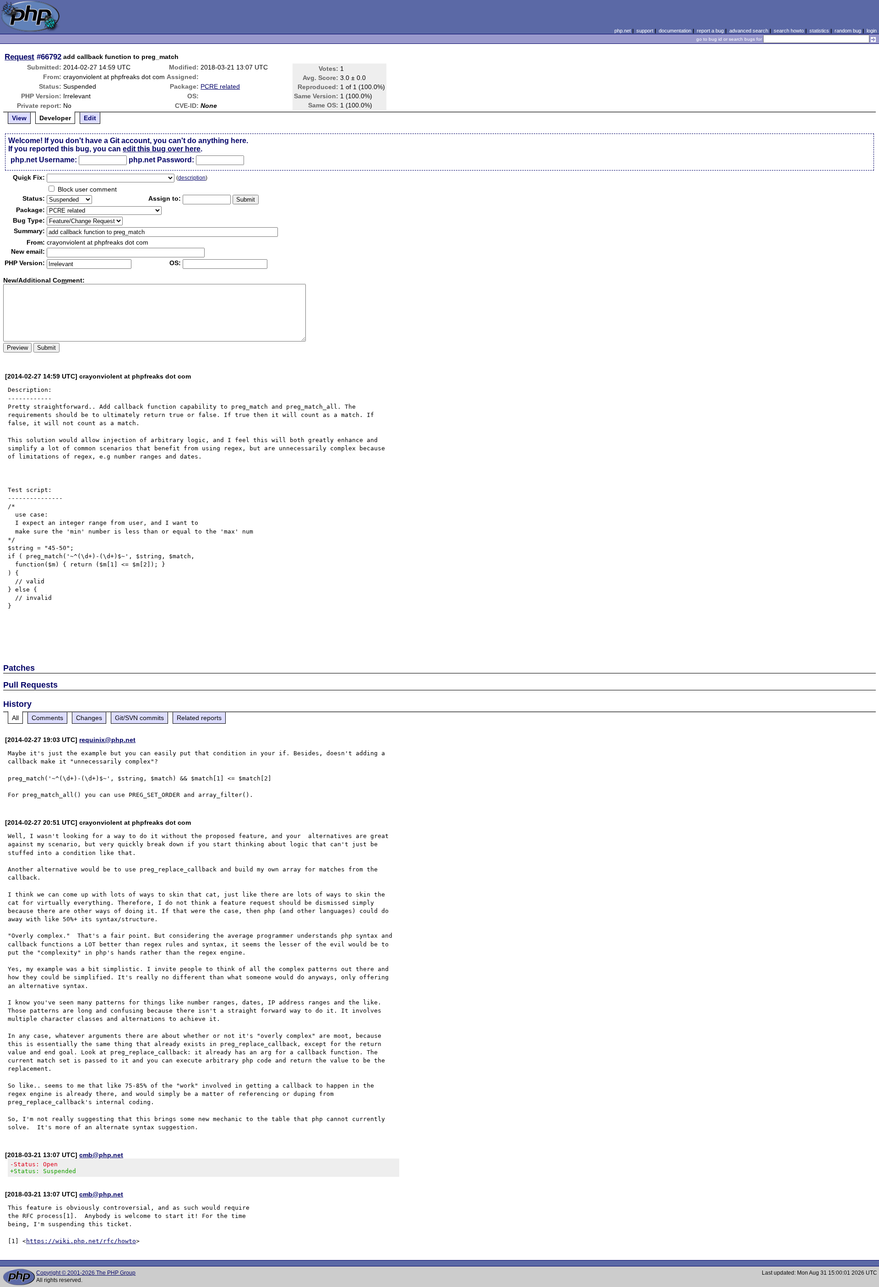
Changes (89, 717)
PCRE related (220, 86)
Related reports (199, 717)
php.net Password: (161, 160)
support (644, 30)
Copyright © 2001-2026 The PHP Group (86, 1273)
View (19, 118)
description (192, 178)
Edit (90, 118)
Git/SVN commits (139, 717)
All (15, 717)
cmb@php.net (101, 1155)
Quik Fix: (29, 177)
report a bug (710, 30)
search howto (789, 30)
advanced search (748, 30)
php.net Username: (44, 160)
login (872, 30)
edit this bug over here (162, 149)
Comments (47, 717)
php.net (622, 30)
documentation (675, 30)
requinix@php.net (107, 739)
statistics (819, 30)
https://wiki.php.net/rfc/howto (81, 1241)
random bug (848, 30)
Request (19, 56)
